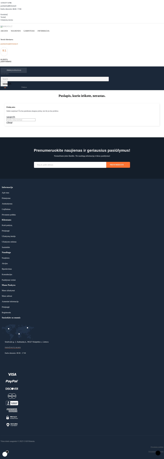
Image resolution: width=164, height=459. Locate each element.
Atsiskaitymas (7, 204)
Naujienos (5, 258)
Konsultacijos (7, 274)
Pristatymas (6, 198)
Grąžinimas (6, 209)
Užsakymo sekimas (9, 242)
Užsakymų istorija (7, 20)
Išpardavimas (7, 269)
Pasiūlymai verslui (9, 280)
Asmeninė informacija (10, 301)
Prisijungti (5, 231)
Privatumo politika (9, 215)
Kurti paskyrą (7, 225)
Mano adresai (7, 296)
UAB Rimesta (29, 441)
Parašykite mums (13, 347)
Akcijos (5, 263)
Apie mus (5, 193)
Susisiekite (6, 247)
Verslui (3, 17)
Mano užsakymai (8, 290)
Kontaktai (4, 14)
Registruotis (6, 313)
